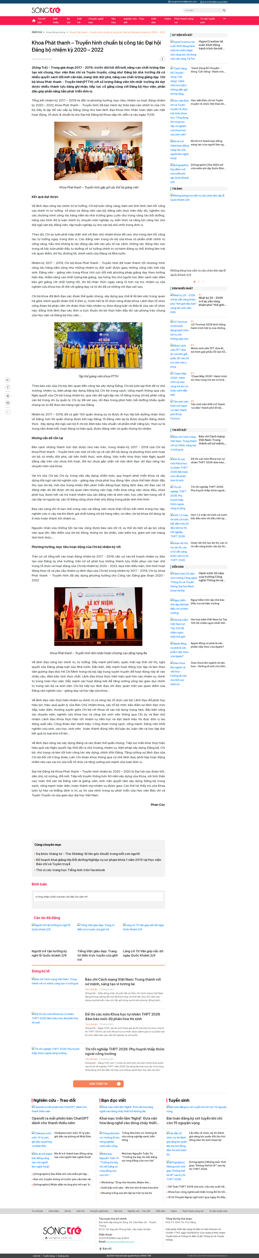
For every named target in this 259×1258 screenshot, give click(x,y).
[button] (194, 282)
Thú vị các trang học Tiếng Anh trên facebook (70, 870)
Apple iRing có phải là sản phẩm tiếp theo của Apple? (207, 645)
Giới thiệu (56, 20)
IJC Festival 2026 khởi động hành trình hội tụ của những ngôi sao (208, 326)
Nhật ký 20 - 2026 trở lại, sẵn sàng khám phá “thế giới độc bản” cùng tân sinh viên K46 (211, 301)
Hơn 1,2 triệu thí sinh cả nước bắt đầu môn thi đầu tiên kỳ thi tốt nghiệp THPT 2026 (209, 516)
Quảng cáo (63, 1256)
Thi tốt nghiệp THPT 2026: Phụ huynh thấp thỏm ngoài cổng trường (124, 1051)
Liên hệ (36, 1256)
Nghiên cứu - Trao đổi (134, 20)
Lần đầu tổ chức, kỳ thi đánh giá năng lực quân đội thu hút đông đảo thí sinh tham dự (207, 1136)
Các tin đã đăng (47, 918)
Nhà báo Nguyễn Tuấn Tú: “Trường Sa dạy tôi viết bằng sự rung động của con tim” (139, 1157)
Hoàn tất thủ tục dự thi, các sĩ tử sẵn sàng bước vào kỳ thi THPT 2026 (209, 544)
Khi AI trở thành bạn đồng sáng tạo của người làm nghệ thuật (209, 143)
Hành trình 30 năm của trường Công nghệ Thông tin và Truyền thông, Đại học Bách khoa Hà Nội (211, 577)
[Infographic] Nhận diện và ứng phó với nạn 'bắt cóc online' (62, 1184)
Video (167, 18)
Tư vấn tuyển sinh (207, 20)
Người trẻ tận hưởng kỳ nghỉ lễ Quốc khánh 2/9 (49, 953)
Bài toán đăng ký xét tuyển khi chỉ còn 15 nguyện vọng (194, 1120)
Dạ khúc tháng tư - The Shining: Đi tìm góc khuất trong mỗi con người (88, 854)
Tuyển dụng (49, 1256)
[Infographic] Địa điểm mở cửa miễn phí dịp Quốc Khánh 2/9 (209, 166)
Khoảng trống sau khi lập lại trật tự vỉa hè (126, 1193)
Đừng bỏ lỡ (41, 971)
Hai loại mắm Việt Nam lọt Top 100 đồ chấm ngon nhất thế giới (209, 621)
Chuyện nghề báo (95, 20)
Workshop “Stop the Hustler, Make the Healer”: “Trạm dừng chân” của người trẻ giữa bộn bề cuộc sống (130, 1182)
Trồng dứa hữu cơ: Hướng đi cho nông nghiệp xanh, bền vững (139, 1136)
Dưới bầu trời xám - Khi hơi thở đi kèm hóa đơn (129, 1187)
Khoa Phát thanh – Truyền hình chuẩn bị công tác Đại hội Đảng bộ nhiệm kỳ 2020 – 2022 (117, 32)
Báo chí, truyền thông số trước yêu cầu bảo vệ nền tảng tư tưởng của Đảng (61, 1179)
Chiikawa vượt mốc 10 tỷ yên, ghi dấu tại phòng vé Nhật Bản (72, 1135)
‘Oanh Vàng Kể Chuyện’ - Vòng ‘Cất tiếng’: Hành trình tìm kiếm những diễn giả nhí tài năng (208, 70)
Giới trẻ (79, 20)
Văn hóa (113, 20)
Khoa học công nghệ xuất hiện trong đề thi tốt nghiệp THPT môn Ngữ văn (196, 1192)
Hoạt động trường (55, 32)
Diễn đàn (153, 20)
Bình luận (39, 884)
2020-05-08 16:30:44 (42, 59)
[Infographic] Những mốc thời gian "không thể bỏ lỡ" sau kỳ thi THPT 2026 (207, 1165)
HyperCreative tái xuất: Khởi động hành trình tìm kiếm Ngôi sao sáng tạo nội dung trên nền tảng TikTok (212, 45)
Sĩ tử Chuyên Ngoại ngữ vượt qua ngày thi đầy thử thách (196, 1197)
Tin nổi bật (41, 20)
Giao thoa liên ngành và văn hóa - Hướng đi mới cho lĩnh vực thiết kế (208, 664)
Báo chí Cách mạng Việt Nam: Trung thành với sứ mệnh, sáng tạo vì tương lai (123, 981)
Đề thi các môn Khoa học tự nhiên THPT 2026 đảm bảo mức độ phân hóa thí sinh (122, 1016)
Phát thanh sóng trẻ (183, 20)
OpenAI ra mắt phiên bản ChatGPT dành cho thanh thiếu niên (60, 1120)
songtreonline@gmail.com (184, 1)
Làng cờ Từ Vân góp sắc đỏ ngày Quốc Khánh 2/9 (143, 953)
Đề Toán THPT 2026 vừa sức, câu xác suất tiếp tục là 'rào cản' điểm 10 (197, 1186)
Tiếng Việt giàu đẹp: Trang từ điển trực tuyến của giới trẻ (97, 955)
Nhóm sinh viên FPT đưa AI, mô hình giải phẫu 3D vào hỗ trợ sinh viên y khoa (208, 350)
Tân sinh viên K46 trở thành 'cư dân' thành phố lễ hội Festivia (208, 406)
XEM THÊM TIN (98, 1083)
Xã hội (68, 20)
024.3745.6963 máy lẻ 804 (214, 2)
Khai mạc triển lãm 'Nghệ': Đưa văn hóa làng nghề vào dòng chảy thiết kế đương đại (128, 1120)
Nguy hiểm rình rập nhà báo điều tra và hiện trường (207, 602)
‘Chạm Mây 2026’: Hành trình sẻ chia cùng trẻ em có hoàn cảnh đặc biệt (209, 378)
